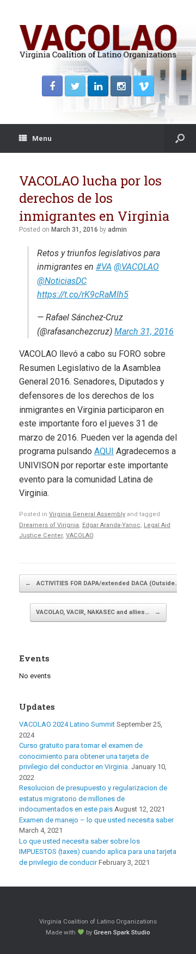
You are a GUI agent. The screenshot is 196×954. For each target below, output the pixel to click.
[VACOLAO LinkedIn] (98, 86)
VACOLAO (79, 535)
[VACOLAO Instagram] (121, 86)
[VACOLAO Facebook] (52, 86)
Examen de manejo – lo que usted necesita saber (96, 820)
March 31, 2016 (144, 331)
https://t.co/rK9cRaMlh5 (82, 294)
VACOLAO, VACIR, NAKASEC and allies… (98, 612)
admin (117, 229)
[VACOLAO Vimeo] (143, 86)
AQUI (104, 451)
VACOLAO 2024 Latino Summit (67, 724)
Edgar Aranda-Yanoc (111, 525)
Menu (42, 138)
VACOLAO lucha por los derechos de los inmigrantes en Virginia (94, 198)
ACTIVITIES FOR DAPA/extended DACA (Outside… (102, 583)
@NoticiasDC (62, 281)
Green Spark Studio (122, 932)
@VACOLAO (136, 267)
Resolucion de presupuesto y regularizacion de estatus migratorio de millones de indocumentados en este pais (93, 798)
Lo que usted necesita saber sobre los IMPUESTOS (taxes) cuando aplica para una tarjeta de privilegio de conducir (97, 851)
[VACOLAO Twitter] (75, 86)
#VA (104, 267)
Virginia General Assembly (87, 514)
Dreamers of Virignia (49, 525)
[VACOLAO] (98, 41)
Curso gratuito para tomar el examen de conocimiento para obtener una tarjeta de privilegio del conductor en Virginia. (84, 756)
